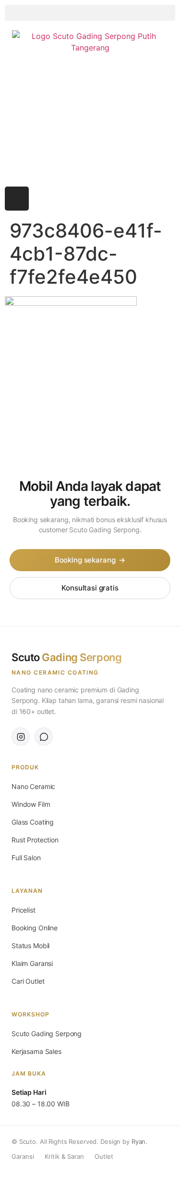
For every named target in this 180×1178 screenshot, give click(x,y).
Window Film (31, 804)
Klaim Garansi (32, 963)
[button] (90, 13)
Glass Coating (33, 822)
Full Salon (26, 857)
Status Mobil (30, 945)
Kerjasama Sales (36, 1051)
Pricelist (24, 910)
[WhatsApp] (44, 736)
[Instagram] (17, 199)
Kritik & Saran (64, 1156)
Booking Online (35, 928)
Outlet (104, 1156)
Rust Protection (35, 840)
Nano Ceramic (33, 786)
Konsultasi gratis (89, 587)
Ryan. (139, 1141)
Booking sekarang (90, 559)
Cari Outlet (28, 981)
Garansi (23, 1156)
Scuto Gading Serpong (47, 1033)
